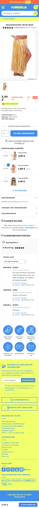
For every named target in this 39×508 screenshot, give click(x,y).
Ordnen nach (8, 257)
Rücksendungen (8, 428)
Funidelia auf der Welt (10, 443)
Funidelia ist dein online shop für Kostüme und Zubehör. (19, 7)
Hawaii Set (22, 153)
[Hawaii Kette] (13, 168)
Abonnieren (28, 380)
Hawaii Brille (23, 178)
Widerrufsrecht (8, 452)
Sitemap (5, 454)
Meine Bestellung (8, 421)
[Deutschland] (4, 469)
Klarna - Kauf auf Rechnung (13, 433)
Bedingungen (9, 388)
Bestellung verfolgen (21, 407)
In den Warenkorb (28, 504)
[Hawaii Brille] (13, 181)
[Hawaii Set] (13, 156)
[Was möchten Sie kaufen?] (3, 7)
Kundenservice (21, 400)
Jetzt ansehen (31, 28)
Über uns (5, 456)
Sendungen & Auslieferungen (13, 424)
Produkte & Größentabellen (12, 426)
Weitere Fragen (8, 430)
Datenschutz (7, 447)
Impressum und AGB (10, 445)
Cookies (5, 449)
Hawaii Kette (23, 165)
